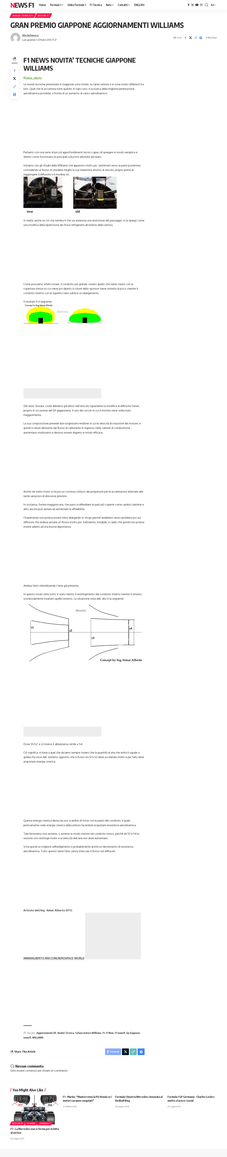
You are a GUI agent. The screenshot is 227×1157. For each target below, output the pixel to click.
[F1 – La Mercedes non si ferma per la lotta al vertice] (34, 1109)
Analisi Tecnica (65, 1032)
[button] (206, 5)
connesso (31, 1070)
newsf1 (27, 1037)
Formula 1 (45, 1123)
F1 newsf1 (120, 1032)
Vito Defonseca (30, 35)
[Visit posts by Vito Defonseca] (15, 38)
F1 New (110, 1032)
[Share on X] (190, 37)
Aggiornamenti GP (46, 1032)
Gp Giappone (133, 1032)
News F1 (22, 5)
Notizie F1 (43, 15)
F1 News (31, 1123)
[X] (192, 5)
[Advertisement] (62, 393)
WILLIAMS (37, 1037)
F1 (104, 1032)
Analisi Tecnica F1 (23, 15)
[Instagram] (201, 5)
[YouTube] (197, 5)
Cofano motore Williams (88, 1032)
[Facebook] (188, 5)
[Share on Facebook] (185, 37)
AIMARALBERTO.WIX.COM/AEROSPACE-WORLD (53, 958)
